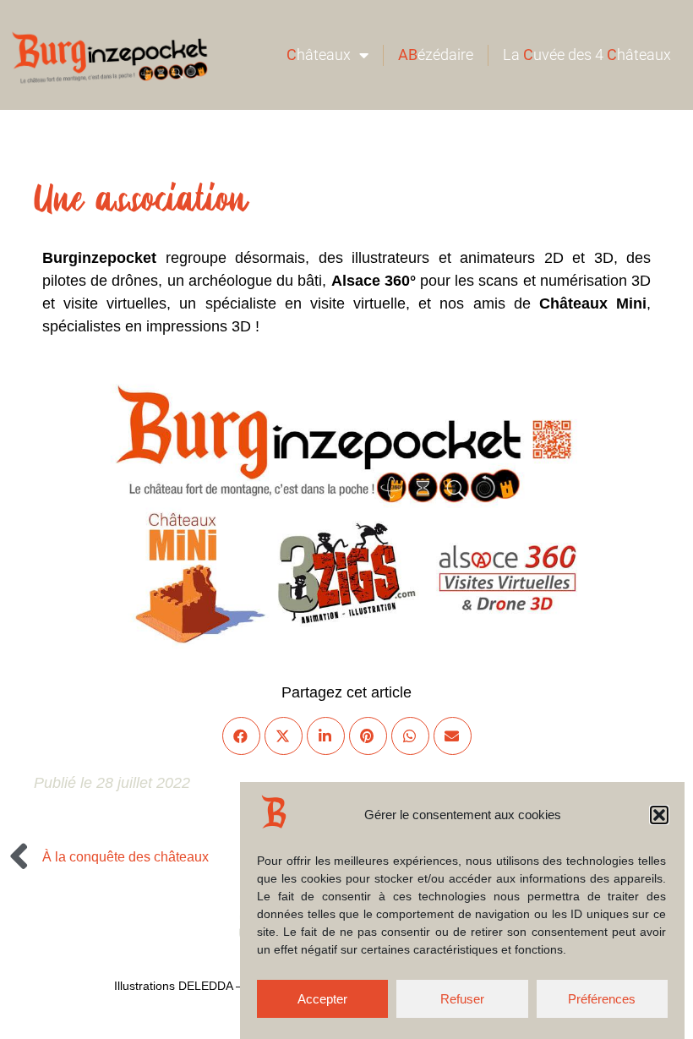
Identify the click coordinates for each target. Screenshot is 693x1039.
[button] (659, 815)
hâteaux (318, 54)
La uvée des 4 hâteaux (587, 54)
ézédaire (435, 54)
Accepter (322, 999)
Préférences (602, 999)
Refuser (462, 999)
